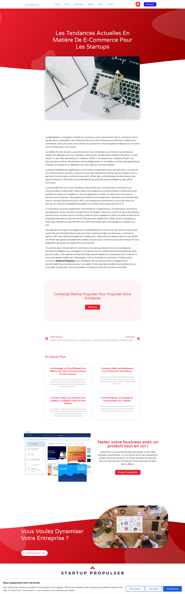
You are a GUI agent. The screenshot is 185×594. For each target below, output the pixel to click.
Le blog (66, 4)
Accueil (57, 4)
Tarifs (100, 4)
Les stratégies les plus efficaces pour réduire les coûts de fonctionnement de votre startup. (68, 371)
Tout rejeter (153, 589)
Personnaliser (135, 589)
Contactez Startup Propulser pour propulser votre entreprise (92, 296)
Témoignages (78, 4)
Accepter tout (172, 589)
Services (91, 4)
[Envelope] (138, 4)
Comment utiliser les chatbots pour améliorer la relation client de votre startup (68, 401)
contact (110, 4)
